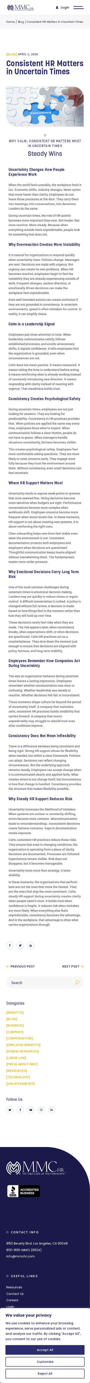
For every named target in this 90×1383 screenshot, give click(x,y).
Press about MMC (21, 1064)
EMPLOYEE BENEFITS (23, 1045)
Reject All (45, 1373)
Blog (21, 22)
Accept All (45, 1350)
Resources (14, 1287)
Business (14, 1025)
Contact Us (15, 1294)
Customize (45, 1362)
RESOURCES (16, 1071)
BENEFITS (14, 1012)
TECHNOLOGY (18, 1077)
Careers (12, 1300)
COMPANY (14, 1032)
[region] (45, 1345)
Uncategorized (20, 1084)
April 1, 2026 (28, 54)
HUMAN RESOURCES (22, 1051)
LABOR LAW (16, 1058)
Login (65, 7)
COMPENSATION (19, 1038)
